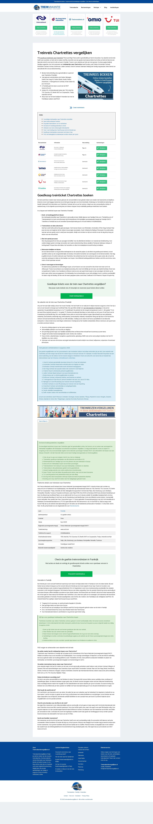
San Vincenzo (54, 358)
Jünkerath (80, 752)
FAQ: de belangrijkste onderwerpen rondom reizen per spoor (60, 134)
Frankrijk (63, 511)
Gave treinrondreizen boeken (51, 121)
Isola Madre (81, 758)
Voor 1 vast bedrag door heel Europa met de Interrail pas (59, 130)
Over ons (71, 796)
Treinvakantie (74, 7)
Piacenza (80, 767)
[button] (77, 107)
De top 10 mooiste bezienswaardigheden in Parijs (63, 765)
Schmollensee (63, 358)
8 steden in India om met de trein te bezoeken (64, 770)
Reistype (96, 7)
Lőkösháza (72, 358)
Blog (105, 7)
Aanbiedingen (114, 7)
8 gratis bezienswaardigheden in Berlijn (64, 760)
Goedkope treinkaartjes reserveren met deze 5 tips (58, 132)
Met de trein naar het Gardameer (64, 757)
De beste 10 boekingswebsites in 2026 (54, 126)
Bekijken (102, 148)
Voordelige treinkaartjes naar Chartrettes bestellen (57, 119)
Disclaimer (78, 796)
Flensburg (81, 770)
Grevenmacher (82, 761)
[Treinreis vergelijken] (47, 7)
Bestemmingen (86, 7)
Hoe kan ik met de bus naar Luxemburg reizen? (63, 753)
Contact (66, 796)
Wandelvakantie (74, 506)
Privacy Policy (85, 796)
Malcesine (81, 755)
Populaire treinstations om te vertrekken (55, 123)
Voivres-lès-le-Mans (83, 750)
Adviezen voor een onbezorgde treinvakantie (56, 128)
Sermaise (80, 764)
